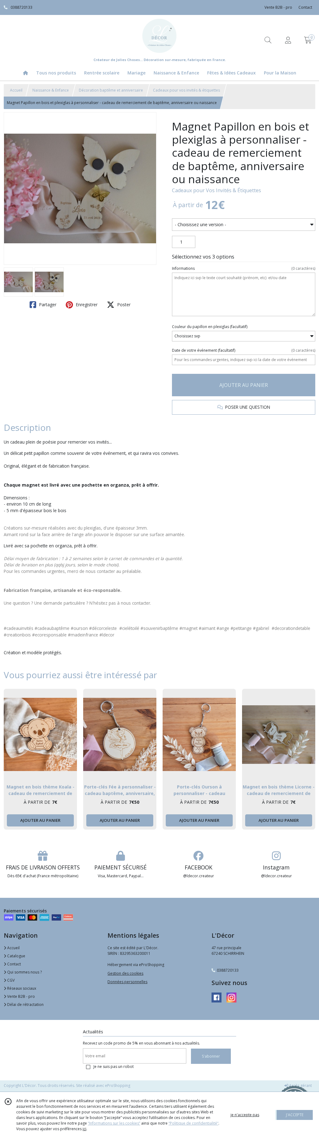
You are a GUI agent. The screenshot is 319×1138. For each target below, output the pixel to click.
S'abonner (211, 1056)
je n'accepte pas (245, 1114)
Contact (305, 7)
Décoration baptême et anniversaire (111, 90)
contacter (141, 603)
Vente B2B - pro (20, 996)
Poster (123, 304)
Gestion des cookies (125, 973)
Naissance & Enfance (50, 90)
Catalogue (15, 956)
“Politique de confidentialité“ (193, 1123)
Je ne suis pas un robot (113, 1066)
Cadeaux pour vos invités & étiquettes (186, 90)
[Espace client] (287, 40)
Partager (47, 304)
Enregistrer (86, 304)
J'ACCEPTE (294, 1114)
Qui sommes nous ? (24, 972)
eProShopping (117, 1085)
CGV (10, 980)
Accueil (16, 90)
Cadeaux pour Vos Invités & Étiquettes (216, 190)
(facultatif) (209, 326)
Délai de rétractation (25, 1004)
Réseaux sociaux (21, 988)
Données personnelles (127, 981)
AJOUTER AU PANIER (243, 385)
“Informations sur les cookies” (114, 1123)
